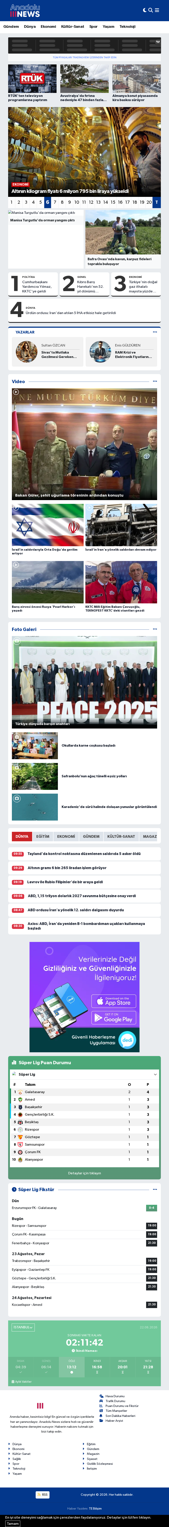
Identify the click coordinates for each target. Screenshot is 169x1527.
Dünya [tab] (22, 836)
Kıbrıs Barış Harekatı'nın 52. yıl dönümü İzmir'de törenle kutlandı (90, 287)
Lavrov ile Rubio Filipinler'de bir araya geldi (65, 882)
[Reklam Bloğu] (84, 997)
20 (149, 202)
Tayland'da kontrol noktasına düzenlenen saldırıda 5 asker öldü (84, 854)
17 (127, 202)
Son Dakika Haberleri (120, 1416)
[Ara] (150, 10)
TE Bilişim (95, 1508)
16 (120, 202)
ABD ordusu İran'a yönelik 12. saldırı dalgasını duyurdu (76, 910)
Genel (81, 277)
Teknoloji (127, 27)
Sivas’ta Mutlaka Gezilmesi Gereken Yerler (57, 355)
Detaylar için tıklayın (84, 1173)
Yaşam (108, 27)
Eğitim (91, 1444)
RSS (45, 1494)
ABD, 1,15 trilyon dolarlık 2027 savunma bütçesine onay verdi (82, 896)
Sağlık (17, 1459)
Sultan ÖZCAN (53, 345)
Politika (28, 277)
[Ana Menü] (157, 10)
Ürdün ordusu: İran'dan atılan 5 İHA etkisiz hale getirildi (71, 313)
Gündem (11, 27)
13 (98, 202)
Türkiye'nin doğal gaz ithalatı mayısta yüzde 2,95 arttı (143, 287)
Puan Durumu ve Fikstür (122, 1406)
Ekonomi (48, 27)
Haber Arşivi (114, 1420)
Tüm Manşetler (116, 1410)
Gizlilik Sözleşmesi (100, 1463)
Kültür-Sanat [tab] (121, 836)
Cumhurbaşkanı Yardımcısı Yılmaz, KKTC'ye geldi (37, 287)
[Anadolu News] (25, 10)
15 (113, 202)
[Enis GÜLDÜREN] (100, 352)
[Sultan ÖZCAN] (27, 352)
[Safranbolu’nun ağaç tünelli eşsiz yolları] (35, 776)
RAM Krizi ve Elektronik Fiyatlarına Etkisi (133, 355)
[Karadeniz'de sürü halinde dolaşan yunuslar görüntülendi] (35, 807)
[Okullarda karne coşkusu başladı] (35, 745)
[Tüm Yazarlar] (155, 332)
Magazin (93, 1453)
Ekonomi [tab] (66, 836)
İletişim (92, 1468)
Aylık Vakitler (23, 1381)
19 (142, 202)
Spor (93, 27)
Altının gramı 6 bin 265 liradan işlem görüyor (67, 868)
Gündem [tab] (91, 836)
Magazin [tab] (152, 836)
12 (91, 202)
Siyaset (92, 1459)
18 (134, 202)
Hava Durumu (115, 1396)
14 (105, 202)
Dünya (30, 27)
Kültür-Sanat (72, 27)
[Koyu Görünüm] (145, 10)
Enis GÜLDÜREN (127, 345)
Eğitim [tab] (42, 836)
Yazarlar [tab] (25, 332)
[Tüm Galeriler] (155, 629)
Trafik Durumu (115, 1401)
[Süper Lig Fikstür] (155, 1190)
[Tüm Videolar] (155, 382)
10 (76, 202)
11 (84, 202)
